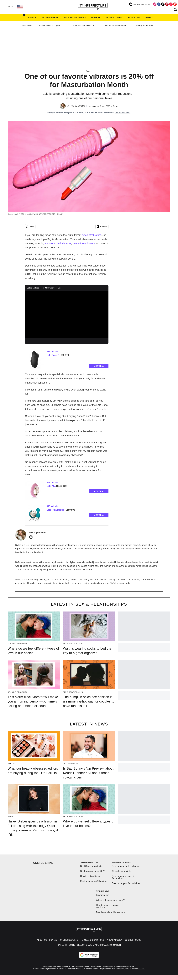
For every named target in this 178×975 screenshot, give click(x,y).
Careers (62, 945)
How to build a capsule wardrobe (107, 906)
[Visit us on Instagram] (154, 4)
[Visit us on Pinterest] (167, 4)
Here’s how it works (122, 113)
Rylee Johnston (77, 106)
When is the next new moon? (110, 900)
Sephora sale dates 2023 (92, 871)
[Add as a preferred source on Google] (89, 955)
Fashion (95, 17)
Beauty (32, 17)
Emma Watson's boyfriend (50, 25)
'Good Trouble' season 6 (83, 25)
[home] (24, 17)
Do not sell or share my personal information (95, 945)
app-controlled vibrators (58, 243)
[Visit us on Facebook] (158, 4)
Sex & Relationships (75, 17)
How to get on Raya (90, 876)
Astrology (134, 17)
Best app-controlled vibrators (126, 866)
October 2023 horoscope (115, 25)
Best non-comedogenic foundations (123, 877)
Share (32, 227)
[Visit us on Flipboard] (175, 4)
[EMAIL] (31, 537)
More (148, 17)
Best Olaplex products (91, 866)
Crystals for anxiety (121, 871)
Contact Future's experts (63, 940)
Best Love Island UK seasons (110, 912)
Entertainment (50, 17)
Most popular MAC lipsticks (93, 881)
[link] (34, 359)
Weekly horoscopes (144, 25)
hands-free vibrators (84, 243)
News (88, 71)
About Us (42, 940)
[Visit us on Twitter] (163, 4)
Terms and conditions (92, 940)
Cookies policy (133, 940)
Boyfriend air (102, 895)
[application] (66, 314)
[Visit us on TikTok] (171, 4)
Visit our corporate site (125, 966)
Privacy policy (114, 940)
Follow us (103, 227)
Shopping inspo (113, 17)
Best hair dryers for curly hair (126, 883)
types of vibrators (91, 235)
